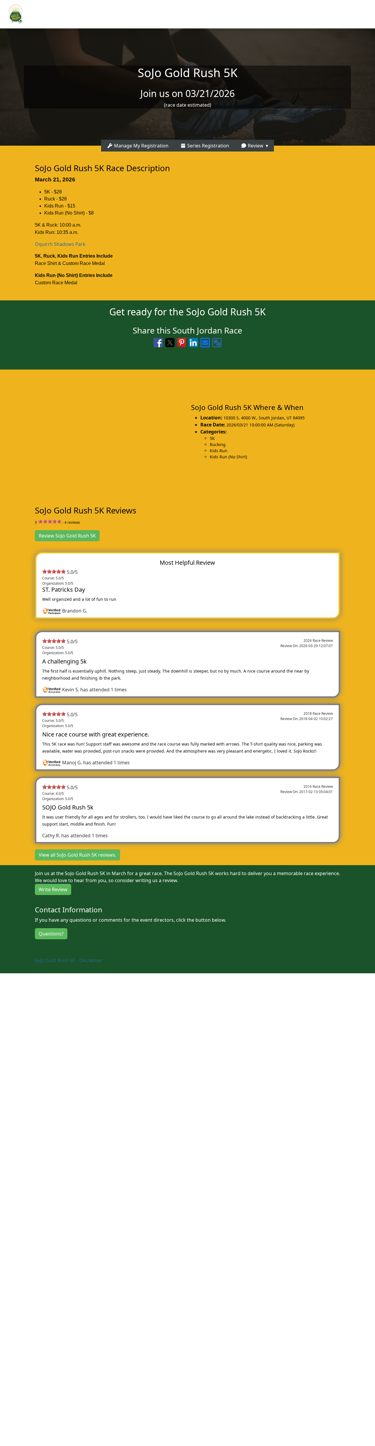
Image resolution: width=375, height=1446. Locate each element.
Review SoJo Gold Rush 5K (67, 536)
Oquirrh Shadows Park (60, 244)
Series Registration (207, 145)
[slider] (50, 521)
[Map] (94, 431)
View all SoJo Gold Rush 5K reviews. (77, 855)
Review (255, 145)
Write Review (53, 889)
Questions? (51, 933)
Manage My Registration (140, 145)
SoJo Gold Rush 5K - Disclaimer (69, 960)
